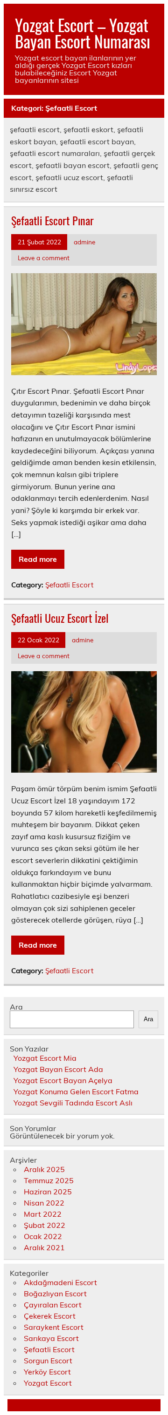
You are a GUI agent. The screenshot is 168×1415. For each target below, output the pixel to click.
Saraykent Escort (54, 1327)
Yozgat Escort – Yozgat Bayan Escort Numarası (82, 33)
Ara (16, 1006)
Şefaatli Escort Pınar (52, 220)
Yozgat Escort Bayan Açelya (63, 1080)
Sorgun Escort (48, 1360)
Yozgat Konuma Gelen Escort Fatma (76, 1091)
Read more (38, 559)
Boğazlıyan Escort (55, 1293)
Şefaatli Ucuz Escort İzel (60, 617)
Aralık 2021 (44, 1247)
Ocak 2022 (43, 1236)
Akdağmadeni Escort (60, 1282)
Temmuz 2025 (49, 1180)
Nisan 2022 (44, 1202)
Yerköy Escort (47, 1371)
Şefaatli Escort (69, 584)
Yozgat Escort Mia (45, 1058)
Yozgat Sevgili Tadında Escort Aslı (73, 1102)
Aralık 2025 (44, 1169)
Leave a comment (44, 258)
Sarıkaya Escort (51, 1338)
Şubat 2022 (44, 1225)
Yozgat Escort (48, 1383)
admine (84, 242)
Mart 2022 (43, 1214)
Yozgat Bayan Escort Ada (58, 1069)
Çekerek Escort (50, 1316)
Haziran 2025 (48, 1191)
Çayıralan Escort (53, 1304)
